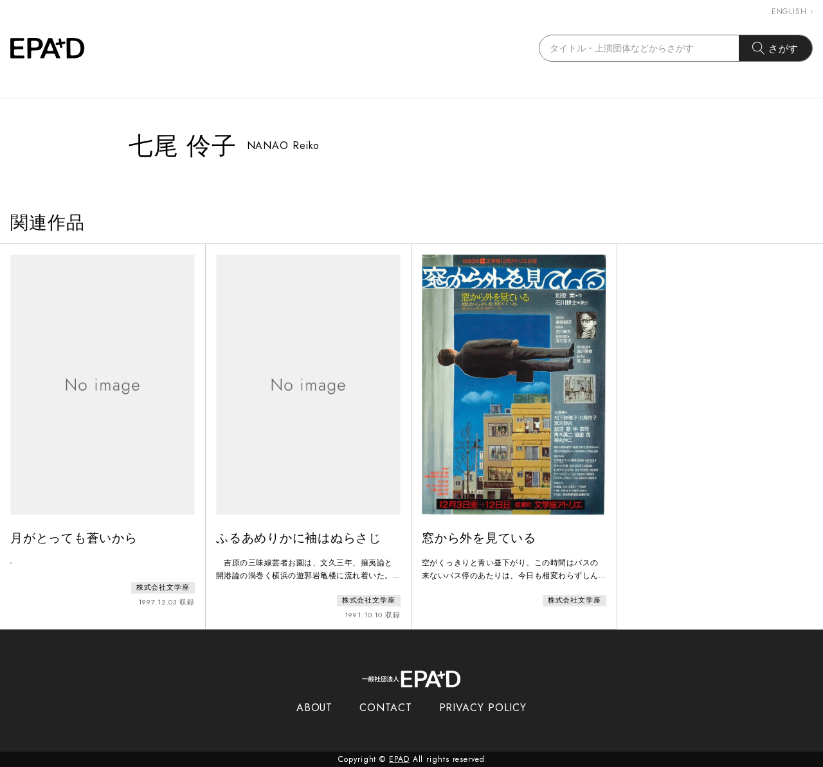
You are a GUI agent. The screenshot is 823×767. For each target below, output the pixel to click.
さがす (783, 48)
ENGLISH (789, 11)
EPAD (399, 759)
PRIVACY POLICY (483, 707)
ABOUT (314, 707)
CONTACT (385, 707)
